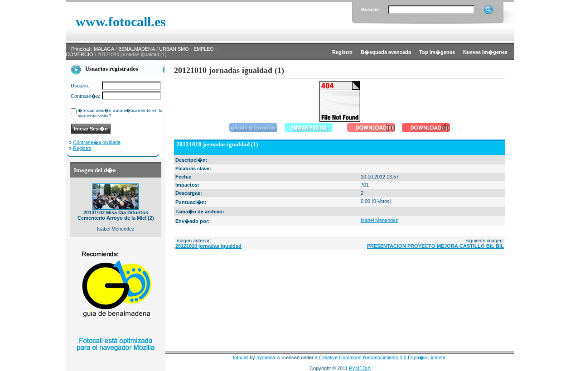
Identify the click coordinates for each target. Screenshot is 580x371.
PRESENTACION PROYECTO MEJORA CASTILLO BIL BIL (435, 246)
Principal (80, 49)
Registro (82, 148)
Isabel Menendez (379, 220)
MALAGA (104, 49)
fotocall (240, 357)
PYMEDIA (360, 368)
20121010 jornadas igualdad (208, 246)
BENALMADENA (136, 49)
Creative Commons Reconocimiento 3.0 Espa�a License (382, 357)
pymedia (265, 357)
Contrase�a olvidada (97, 142)
